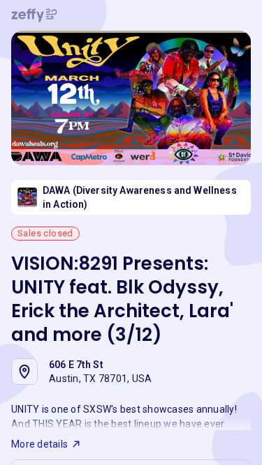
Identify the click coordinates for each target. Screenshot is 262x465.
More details (39, 444)
